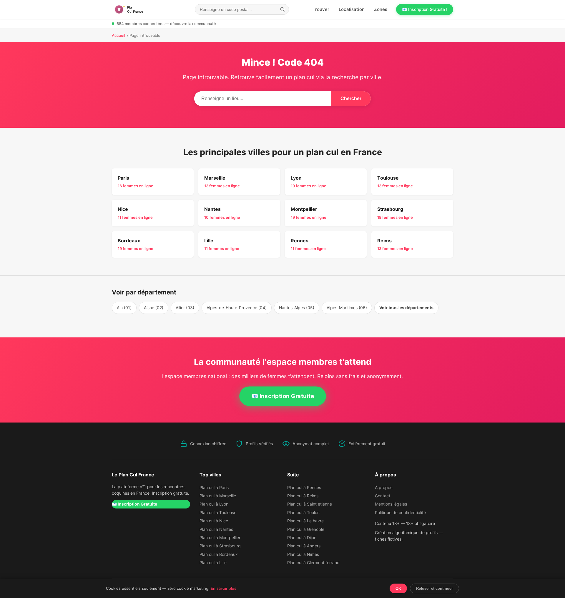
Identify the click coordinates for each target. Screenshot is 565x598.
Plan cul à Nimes (303, 554)
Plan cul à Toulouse (218, 512)
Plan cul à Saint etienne (309, 503)
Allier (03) (185, 307)
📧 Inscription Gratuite (282, 396)
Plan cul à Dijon (301, 537)
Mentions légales (391, 503)
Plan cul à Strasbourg (220, 545)
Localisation (352, 9)
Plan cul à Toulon (303, 512)
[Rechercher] (282, 9)
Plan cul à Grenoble (305, 529)
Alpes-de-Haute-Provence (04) (237, 307)
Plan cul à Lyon (214, 503)
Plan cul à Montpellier (220, 537)
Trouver (321, 9)
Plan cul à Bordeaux (219, 554)
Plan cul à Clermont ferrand (313, 562)
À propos (383, 487)
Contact (382, 495)
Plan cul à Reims (302, 495)
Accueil (118, 35)
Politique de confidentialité (400, 512)
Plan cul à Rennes (304, 487)
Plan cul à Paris (214, 487)
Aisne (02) (153, 307)
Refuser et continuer (434, 588)
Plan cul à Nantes (216, 529)
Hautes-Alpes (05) (296, 307)
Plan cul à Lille (213, 562)
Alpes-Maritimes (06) (347, 307)
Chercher (350, 98)
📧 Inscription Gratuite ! (424, 9)
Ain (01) (124, 307)
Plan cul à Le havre (305, 520)
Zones (380, 9)
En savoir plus (223, 588)
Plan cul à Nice (214, 520)
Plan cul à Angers (303, 545)
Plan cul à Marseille (218, 495)
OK (398, 588)
